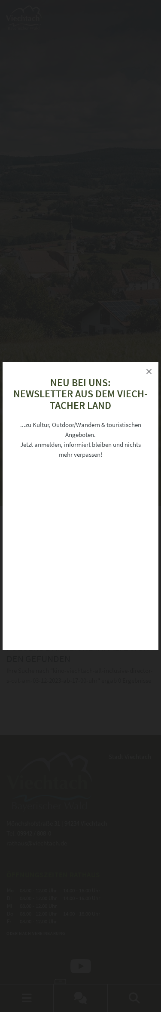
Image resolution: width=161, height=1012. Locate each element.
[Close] (149, 371)
